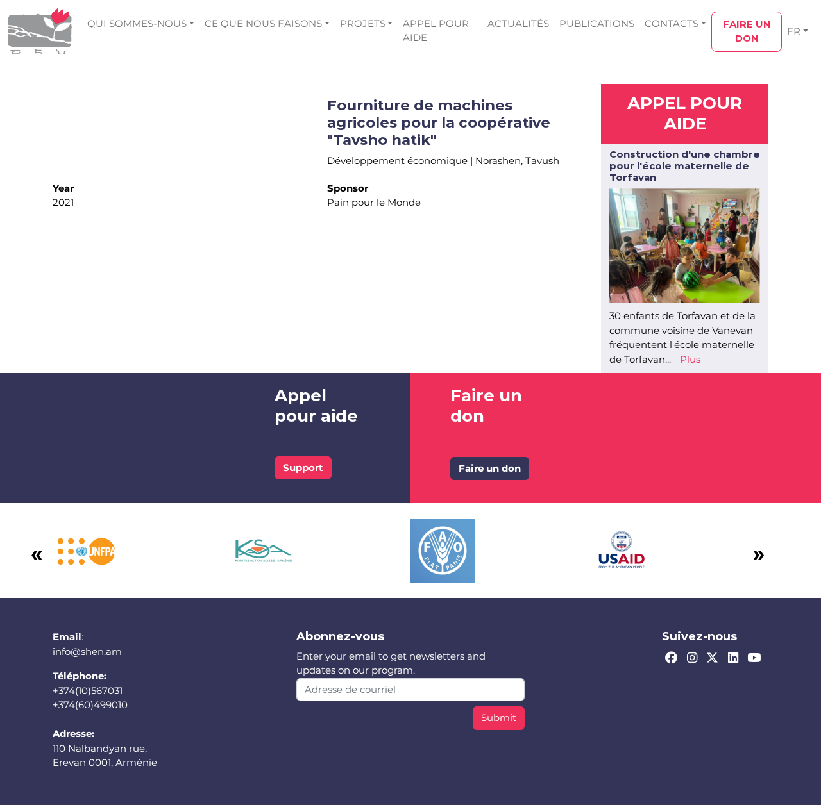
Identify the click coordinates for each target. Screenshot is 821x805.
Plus (690, 359)
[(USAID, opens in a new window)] (621, 550)
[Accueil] (40, 31)
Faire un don (490, 468)
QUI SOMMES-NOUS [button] (137, 23)
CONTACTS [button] (671, 23)
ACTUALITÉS (518, 23)
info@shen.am (87, 651)
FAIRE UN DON (747, 31)
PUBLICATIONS (596, 23)
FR (793, 31)
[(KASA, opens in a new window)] (264, 550)
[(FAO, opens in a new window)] (442, 550)
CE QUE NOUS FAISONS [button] (263, 23)
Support (303, 467)
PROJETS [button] (362, 23)
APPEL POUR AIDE (436, 30)
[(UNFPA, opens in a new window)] (85, 550)
